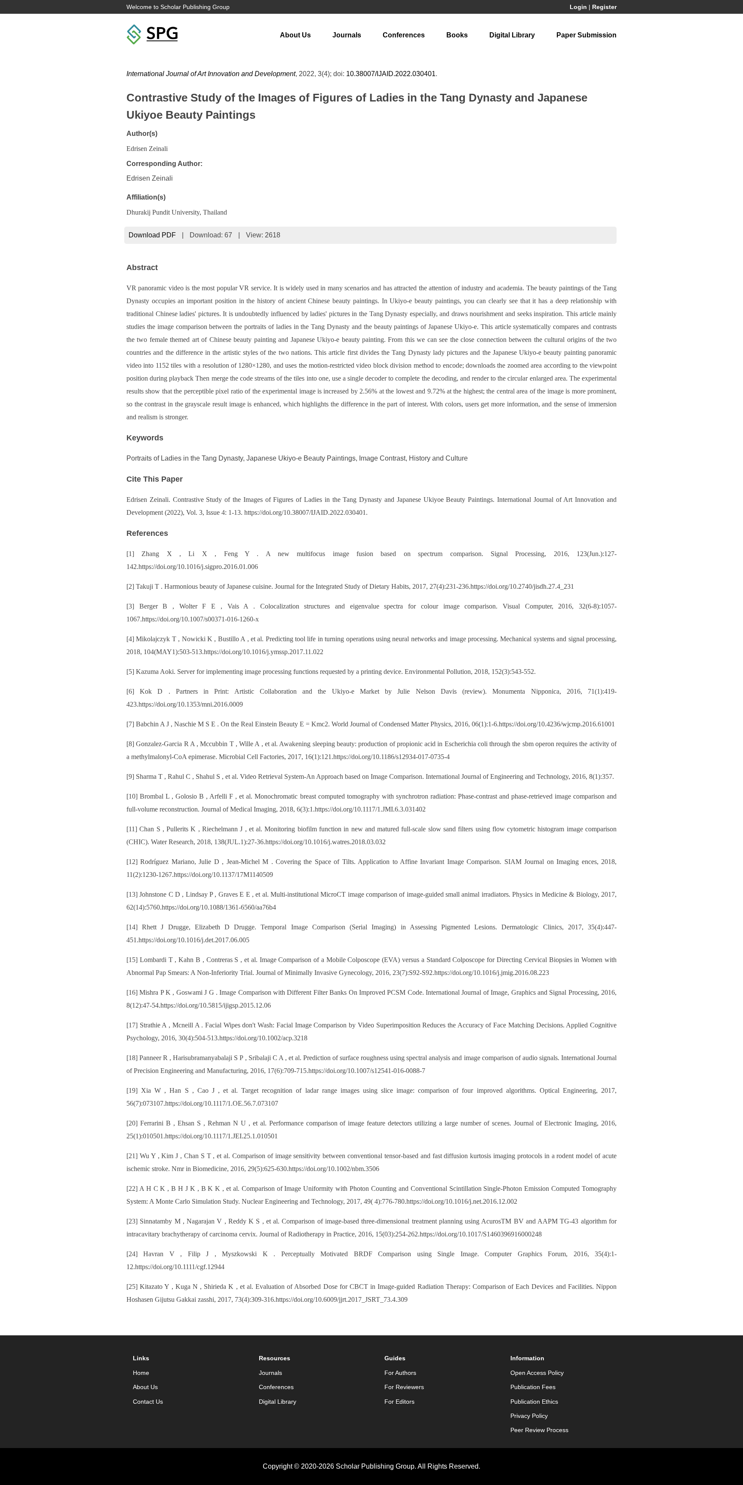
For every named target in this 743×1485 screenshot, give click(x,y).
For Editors (399, 1401)
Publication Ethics (534, 1401)
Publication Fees (533, 1387)
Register (604, 6)
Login (578, 6)
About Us (295, 35)
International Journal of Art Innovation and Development (210, 73)
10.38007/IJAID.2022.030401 (391, 73)
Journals (346, 35)
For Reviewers (404, 1387)
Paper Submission (586, 35)
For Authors (400, 1372)
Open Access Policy (537, 1372)
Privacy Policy (529, 1415)
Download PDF (152, 235)
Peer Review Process (539, 1430)
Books (457, 35)
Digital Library (512, 35)
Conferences (404, 35)
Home (141, 1372)
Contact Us (148, 1401)
